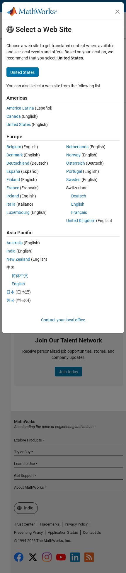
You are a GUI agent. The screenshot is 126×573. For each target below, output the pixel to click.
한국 (10, 300)
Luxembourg (18, 212)
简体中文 (20, 275)
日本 (10, 292)
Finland (13, 179)
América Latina (20, 108)
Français (79, 212)
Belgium (13, 146)
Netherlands (77, 146)
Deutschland (17, 163)
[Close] (117, 12)
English (77, 204)
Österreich (75, 163)
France (12, 187)
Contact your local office (63, 320)
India (11, 251)
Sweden (73, 179)
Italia (11, 204)
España (13, 171)
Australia (14, 243)
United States (18, 124)
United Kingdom (80, 220)
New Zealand (18, 259)
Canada (13, 116)
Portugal (74, 171)
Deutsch (78, 196)
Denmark (14, 155)
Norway (73, 155)
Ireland (12, 196)
